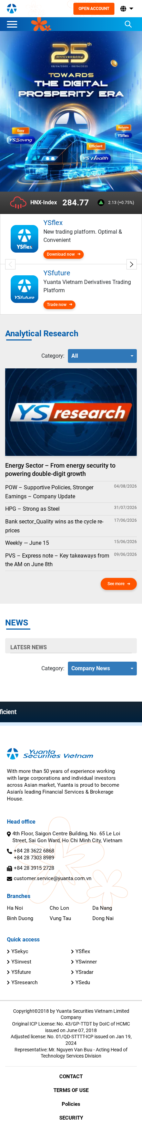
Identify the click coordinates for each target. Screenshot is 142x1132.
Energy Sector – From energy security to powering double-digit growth (60, 469)
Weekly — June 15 (27, 543)
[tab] (52, 356)
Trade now (57, 304)
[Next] (131, 264)
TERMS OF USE (71, 1090)
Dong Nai (103, 918)
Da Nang (102, 908)
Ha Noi (15, 908)
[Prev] (10, 264)
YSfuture (21, 972)
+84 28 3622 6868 (34, 851)
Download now (61, 254)
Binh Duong (20, 918)
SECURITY (71, 1118)
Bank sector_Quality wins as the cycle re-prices (54, 526)
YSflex (82, 951)
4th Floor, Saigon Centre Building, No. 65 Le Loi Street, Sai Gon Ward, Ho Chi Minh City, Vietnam (67, 837)
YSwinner (86, 962)
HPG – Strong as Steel (32, 509)
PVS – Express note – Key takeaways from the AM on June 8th (57, 560)
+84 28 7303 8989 (34, 858)
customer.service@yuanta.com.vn (52, 878)
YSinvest (21, 962)
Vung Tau (60, 918)
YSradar (84, 972)
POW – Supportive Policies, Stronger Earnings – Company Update (49, 492)
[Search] (128, 24)
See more (116, 583)
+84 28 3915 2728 (34, 868)
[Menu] (14, 24)
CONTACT (71, 1076)
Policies (71, 1104)
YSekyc (19, 951)
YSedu (82, 982)
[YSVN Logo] (12, 8)
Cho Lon (59, 908)
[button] (126, 9)
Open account (94, 8)
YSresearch (24, 982)
